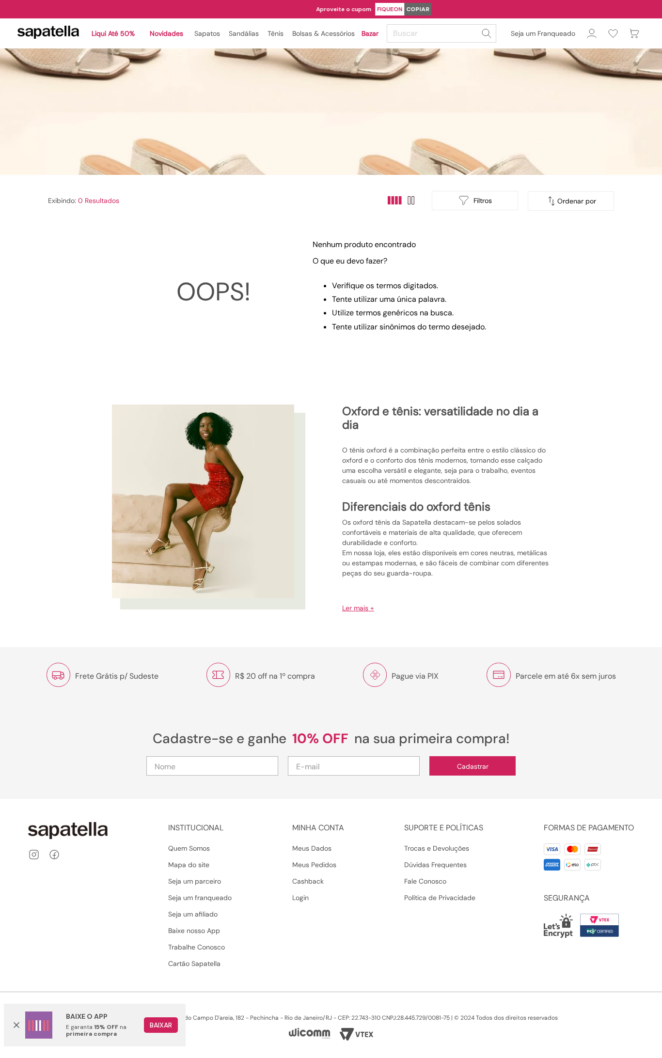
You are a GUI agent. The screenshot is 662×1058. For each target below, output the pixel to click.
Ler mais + (358, 608)
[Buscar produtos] (486, 33)
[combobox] (443, 33)
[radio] (395, 200)
